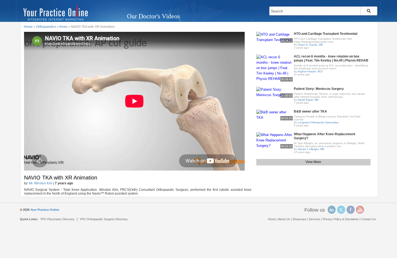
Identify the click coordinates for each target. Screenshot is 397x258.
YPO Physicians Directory (57, 219)
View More (313, 162)
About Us (284, 219)
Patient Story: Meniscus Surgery (319, 89)
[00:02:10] (274, 140)
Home (28, 27)
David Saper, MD (308, 99)
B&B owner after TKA (310, 111)
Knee (63, 27)
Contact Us (368, 219)
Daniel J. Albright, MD (311, 149)
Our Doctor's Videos (153, 16)
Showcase (299, 219)
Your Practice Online (44, 209)
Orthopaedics (46, 27)
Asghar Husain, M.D (310, 71)
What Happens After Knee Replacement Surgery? (324, 136)
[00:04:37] (274, 37)
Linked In (332, 210)
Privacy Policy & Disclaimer (341, 219)
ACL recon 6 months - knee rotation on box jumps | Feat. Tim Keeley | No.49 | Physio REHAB (331, 58)
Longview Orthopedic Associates (318, 122)
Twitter (341, 210)
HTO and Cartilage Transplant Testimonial (325, 34)
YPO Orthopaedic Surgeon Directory (104, 219)
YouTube (360, 210)
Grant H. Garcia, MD (310, 44)
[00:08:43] (274, 68)
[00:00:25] (274, 115)
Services (314, 219)
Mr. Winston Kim (40, 183)
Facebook (350, 210)
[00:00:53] (274, 92)
